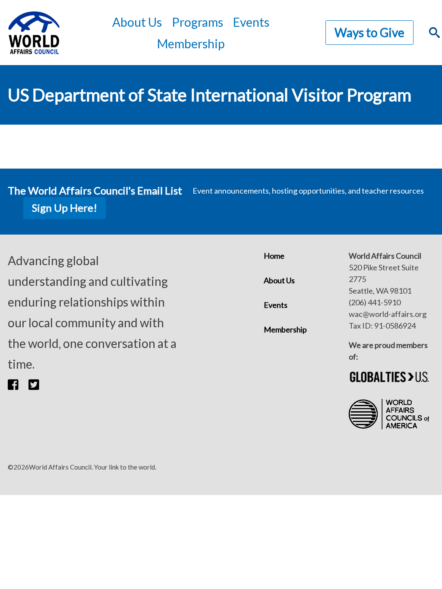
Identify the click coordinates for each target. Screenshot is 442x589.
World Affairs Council (34, 32)
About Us (279, 280)
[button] (18, 384)
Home (274, 255)
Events (275, 305)
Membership (190, 43)
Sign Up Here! (64, 207)
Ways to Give (369, 32)
